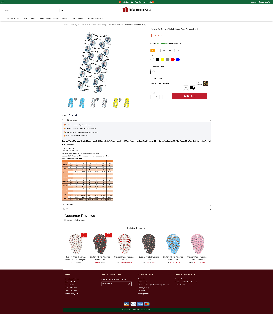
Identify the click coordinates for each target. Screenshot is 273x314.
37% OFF (108, 235)
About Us (141, 279)
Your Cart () (265, 2)
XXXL (177, 50)
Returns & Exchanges (183, 279)
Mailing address (144, 294)
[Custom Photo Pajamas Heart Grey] (100, 244)
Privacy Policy (143, 288)
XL (164, 50)
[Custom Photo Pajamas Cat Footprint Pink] (197, 244)
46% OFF (84, 235)
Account (254, 2)
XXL (170, 50)
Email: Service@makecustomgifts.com (153, 285)
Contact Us (142, 282)
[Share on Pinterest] (76, 115)
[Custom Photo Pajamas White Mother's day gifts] (75, 244)
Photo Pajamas (77, 18)
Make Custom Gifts (144, 310)
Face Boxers (45, 18)
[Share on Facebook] (69, 115)
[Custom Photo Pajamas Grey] (148, 244)
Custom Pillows (60, 18)
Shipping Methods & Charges (186, 282)
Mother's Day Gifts (95, 18)
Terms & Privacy (181, 285)
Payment (141, 291)
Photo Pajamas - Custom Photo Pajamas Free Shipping (88, 24)
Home (66, 24)
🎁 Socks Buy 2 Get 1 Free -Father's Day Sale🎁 (136, 2)
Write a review (80, 220)
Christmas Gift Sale (12, 18)
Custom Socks (29, 18)
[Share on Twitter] (72, 115)
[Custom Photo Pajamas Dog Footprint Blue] (173, 244)
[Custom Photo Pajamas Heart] (124, 244)
